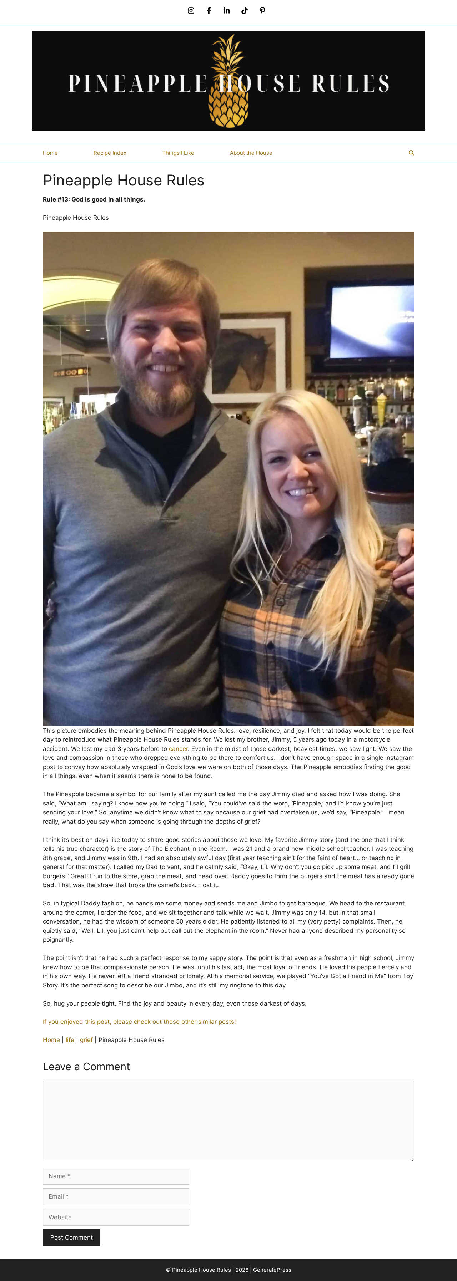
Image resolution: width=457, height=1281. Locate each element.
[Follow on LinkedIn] (227, 11)
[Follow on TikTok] (244, 11)
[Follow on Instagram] (191, 11)
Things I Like (178, 152)
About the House (251, 152)
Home (50, 152)
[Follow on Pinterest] (262, 11)
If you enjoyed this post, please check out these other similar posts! (139, 1021)
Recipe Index (110, 152)
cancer (178, 748)
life (70, 1039)
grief (86, 1039)
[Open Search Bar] (411, 153)
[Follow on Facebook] (209, 11)
